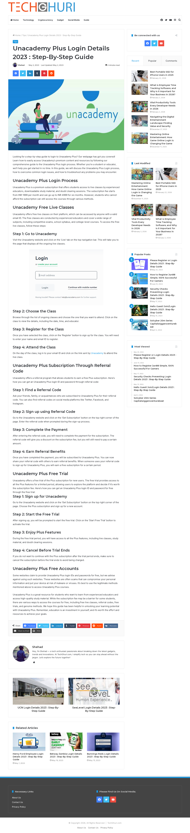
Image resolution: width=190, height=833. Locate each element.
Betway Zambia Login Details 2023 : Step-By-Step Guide (66, 755)
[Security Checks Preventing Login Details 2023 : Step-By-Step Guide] (140, 293)
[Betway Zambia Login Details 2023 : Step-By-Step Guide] (66, 742)
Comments (171, 60)
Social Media (74, 20)
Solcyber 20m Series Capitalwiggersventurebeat (163, 323)
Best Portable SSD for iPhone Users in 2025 (166, 186)
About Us (16, 797)
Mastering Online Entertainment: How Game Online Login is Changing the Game (142, 189)
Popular (152, 60)
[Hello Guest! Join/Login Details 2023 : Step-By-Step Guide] (140, 310)
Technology (28, 20)
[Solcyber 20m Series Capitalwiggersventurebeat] (140, 324)
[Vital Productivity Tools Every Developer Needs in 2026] (140, 106)
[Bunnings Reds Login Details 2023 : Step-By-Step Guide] (103, 742)
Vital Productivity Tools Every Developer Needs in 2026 (163, 105)
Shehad (21, 65)
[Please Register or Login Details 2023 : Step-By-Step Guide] (140, 264)
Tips (24, 35)
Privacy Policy (19, 807)
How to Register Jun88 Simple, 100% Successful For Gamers (163, 277)
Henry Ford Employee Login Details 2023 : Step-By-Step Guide (28, 757)
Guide (86, 20)
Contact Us (17, 802)
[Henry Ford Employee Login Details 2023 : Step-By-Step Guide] (29, 742)
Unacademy (97, 353)
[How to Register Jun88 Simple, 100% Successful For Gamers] (140, 278)
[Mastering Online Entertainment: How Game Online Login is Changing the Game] (140, 138)
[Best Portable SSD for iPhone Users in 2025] (140, 76)
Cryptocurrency (45, 20)
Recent (135, 60)
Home (16, 20)
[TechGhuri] (42, 7)
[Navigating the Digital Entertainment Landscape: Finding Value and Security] (140, 120)
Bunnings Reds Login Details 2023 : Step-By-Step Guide (103, 755)
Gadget (60, 20)
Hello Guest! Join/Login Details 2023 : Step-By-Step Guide (163, 309)
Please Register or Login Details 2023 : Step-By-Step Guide (163, 263)
